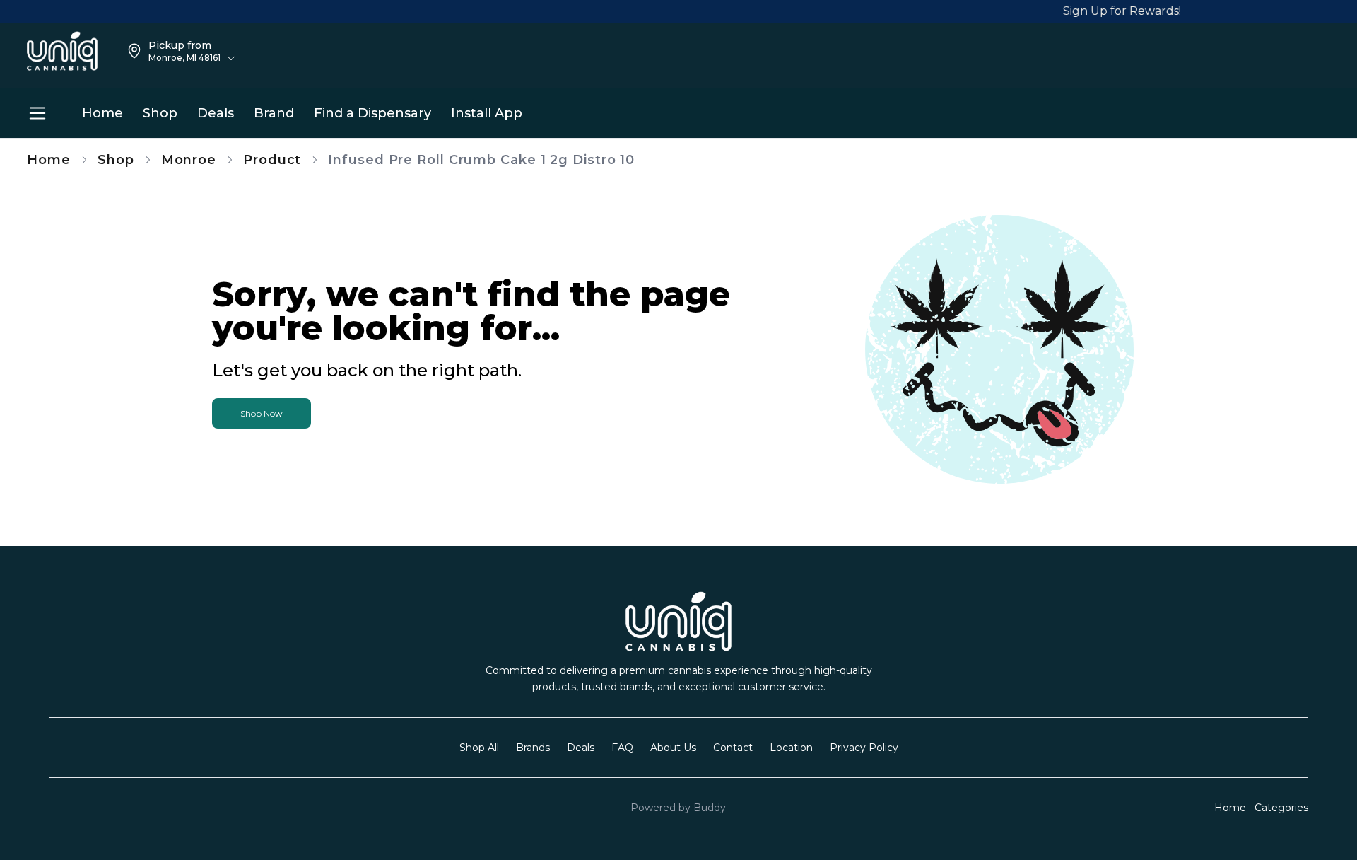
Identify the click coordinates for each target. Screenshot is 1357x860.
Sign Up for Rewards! (1112, 11)
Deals (580, 747)
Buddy (709, 807)
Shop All (479, 747)
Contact (733, 747)
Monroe (188, 160)
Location (791, 747)
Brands (533, 747)
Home (49, 160)
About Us (673, 747)
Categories (1281, 807)
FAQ (622, 747)
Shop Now (261, 413)
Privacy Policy (864, 747)
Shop (116, 160)
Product (272, 160)
